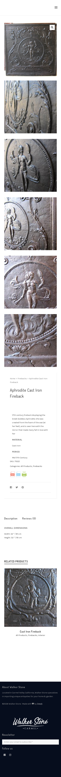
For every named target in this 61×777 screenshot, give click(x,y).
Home (12, 378)
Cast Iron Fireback (30, 631)
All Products (26, 466)
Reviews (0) (29, 518)
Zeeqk (39, 704)
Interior (41, 635)
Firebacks (22, 378)
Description (10, 518)
